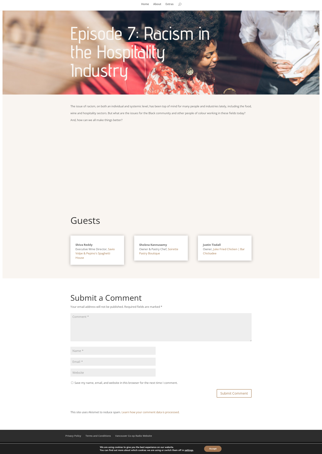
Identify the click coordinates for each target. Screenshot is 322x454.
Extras (170, 4)
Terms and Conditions (98, 435)
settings (189, 450)
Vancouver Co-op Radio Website (133, 435)
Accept (213, 448)
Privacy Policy (73, 435)
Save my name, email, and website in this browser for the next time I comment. (126, 383)
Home (145, 4)
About (157, 4)
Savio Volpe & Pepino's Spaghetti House (95, 253)
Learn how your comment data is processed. (150, 412)
